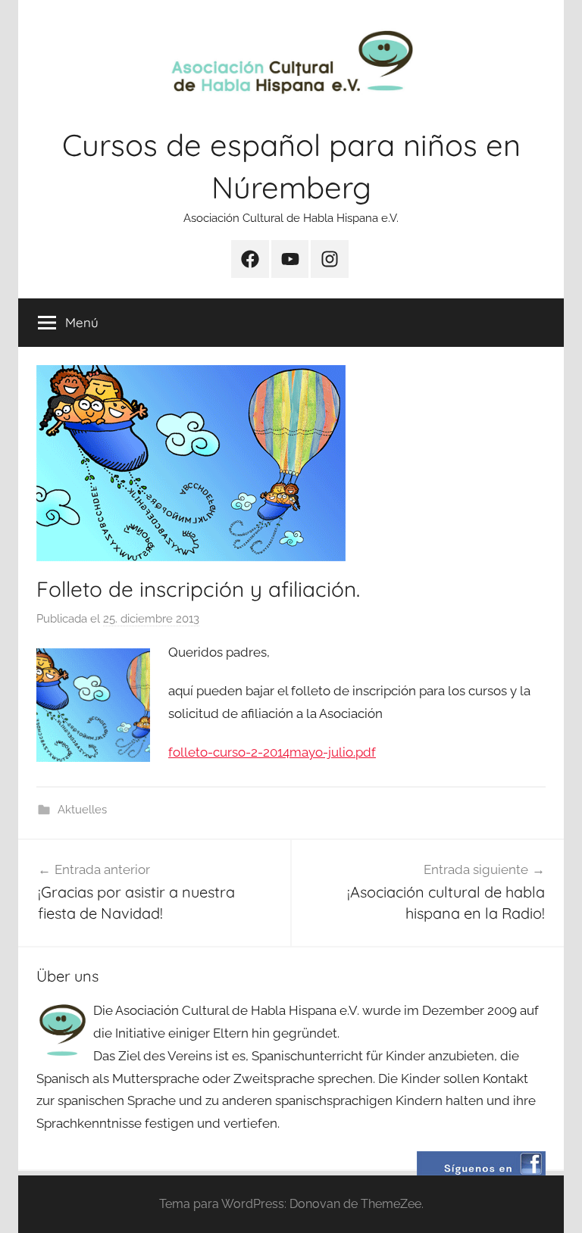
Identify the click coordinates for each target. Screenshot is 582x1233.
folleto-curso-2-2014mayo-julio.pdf (272, 752)
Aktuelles (82, 809)
